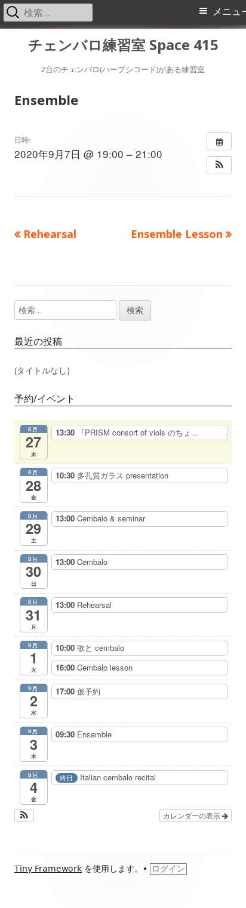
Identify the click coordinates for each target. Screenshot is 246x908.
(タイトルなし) (42, 370)
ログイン (168, 868)
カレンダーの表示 (192, 815)
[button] (219, 165)
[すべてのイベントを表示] (219, 141)
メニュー (229, 11)
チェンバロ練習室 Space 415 (123, 45)
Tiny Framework (48, 868)
